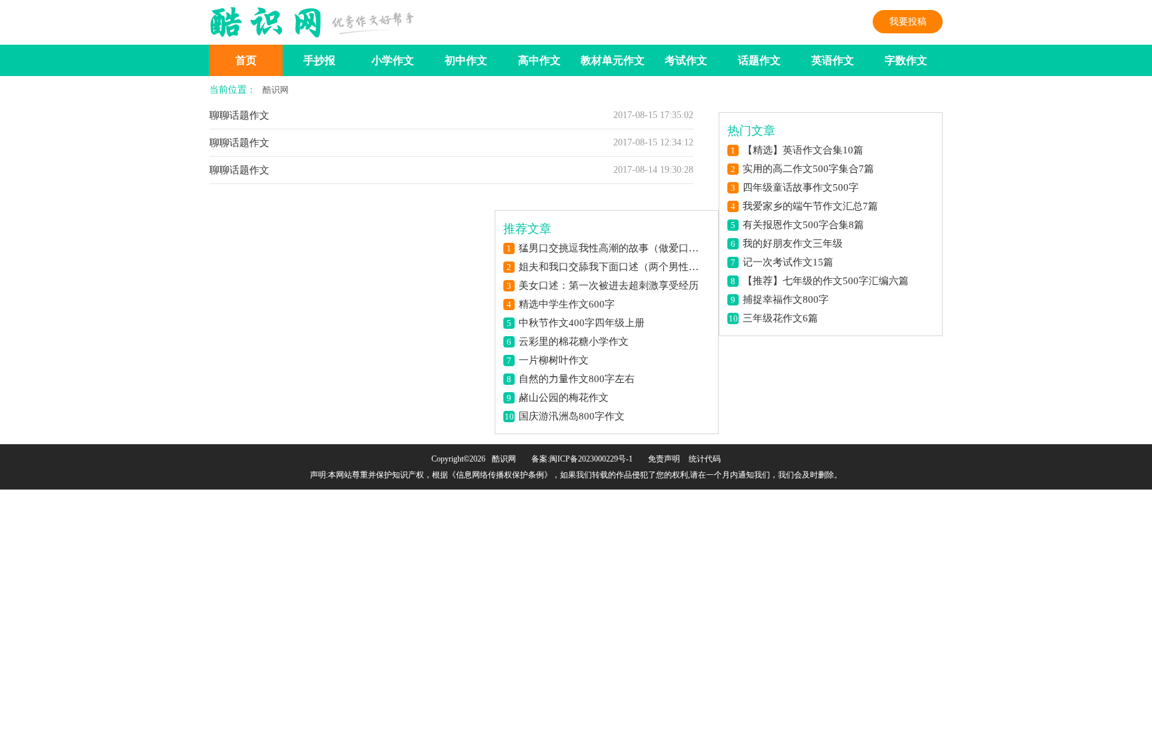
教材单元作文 (613, 60)
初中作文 (466, 60)
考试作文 (686, 60)
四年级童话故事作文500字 (801, 187)
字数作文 (906, 60)
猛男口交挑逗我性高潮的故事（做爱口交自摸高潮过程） (613, 248)
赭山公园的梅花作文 (564, 397)
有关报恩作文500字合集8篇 (803, 224)
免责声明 (664, 459)
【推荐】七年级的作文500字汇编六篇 (826, 280)
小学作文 (392, 60)
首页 (246, 60)
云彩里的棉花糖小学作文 (574, 341)
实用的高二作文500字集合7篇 (808, 168)
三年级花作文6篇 (780, 318)
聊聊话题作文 (239, 115)
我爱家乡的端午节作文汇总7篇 (810, 206)
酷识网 (276, 90)
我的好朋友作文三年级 (793, 243)
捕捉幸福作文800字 (786, 299)
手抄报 (319, 60)
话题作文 (759, 60)
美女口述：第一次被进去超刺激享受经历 (609, 285)
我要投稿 (908, 22)
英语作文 (832, 60)
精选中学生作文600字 (567, 304)
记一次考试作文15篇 (788, 262)
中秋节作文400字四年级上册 (582, 322)
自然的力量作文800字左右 (577, 379)
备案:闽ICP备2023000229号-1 (582, 459)
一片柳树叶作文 (554, 360)
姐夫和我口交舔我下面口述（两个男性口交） (613, 266)
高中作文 (539, 60)
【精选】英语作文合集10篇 (803, 150)
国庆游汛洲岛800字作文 (572, 416)
